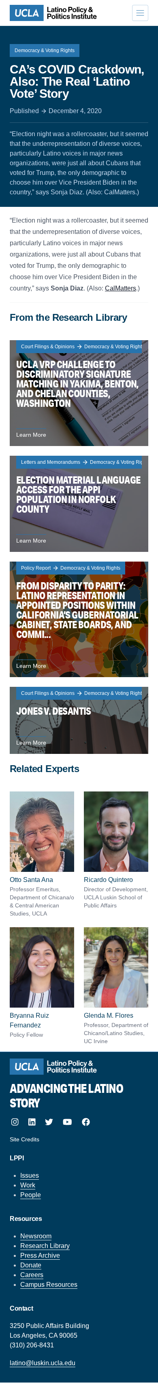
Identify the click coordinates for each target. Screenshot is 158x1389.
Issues (29, 1175)
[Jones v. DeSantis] (79, 720)
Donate (30, 1265)
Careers (31, 1274)
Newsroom (35, 1236)
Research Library (45, 1245)
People (30, 1194)
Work (27, 1185)
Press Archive (40, 1255)
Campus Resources (48, 1284)
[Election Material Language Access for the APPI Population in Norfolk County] (79, 504)
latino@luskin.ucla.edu (42, 1363)
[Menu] (140, 13)
